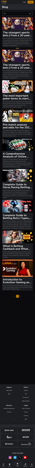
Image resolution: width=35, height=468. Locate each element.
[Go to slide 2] (17, 48)
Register (30, 2)
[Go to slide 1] (16, 48)
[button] (4, 2)
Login (24, 2)
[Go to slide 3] (18, 48)
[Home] (4, 2)
